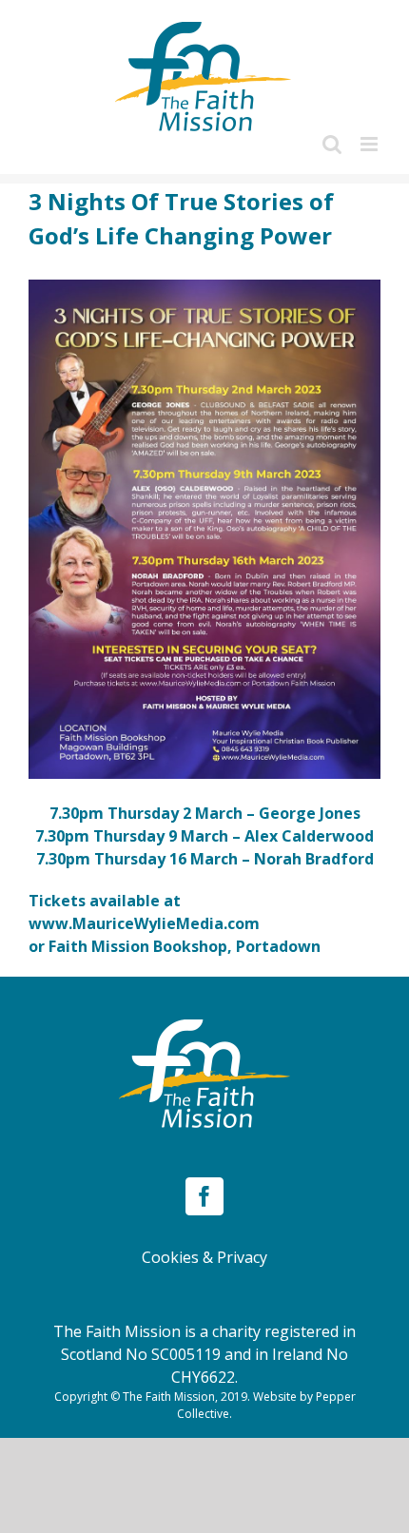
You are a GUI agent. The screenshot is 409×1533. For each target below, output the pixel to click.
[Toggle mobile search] (331, 144)
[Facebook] (204, 1196)
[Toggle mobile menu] (370, 144)
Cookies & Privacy (204, 1257)
